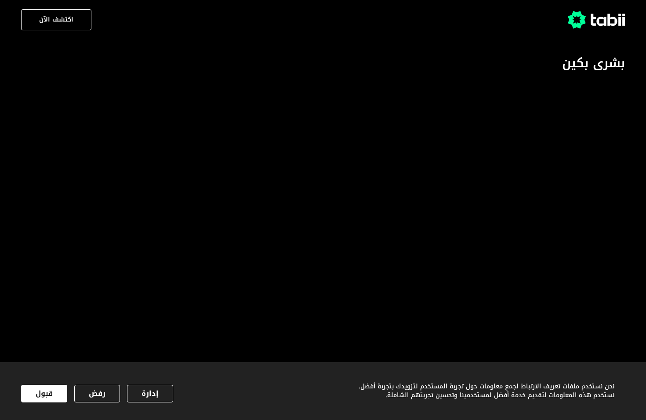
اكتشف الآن (56, 19)
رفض (97, 393)
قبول (44, 393)
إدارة (150, 393)
